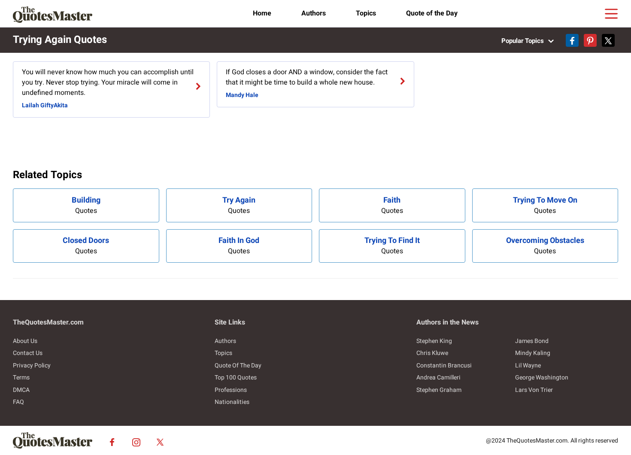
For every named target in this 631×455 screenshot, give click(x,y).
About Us (25, 341)
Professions (231, 389)
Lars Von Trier (534, 389)
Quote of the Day (432, 13)
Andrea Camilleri (438, 377)
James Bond (532, 341)
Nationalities (232, 401)
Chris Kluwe (432, 353)
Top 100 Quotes (236, 377)
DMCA (21, 389)
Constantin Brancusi (444, 365)
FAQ (18, 401)
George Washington (541, 377)
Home (262, 13)
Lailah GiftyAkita (45, 105)
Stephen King (434, 341)
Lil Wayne (528, 365)
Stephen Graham (438, 389)
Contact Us (27, 353)
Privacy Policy (32, 365)
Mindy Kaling (532, 353)
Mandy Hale (242, 95)
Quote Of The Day (238, 365)
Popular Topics (523, 41)
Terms (21, 377)
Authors (313, 13)
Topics (366, 13)
